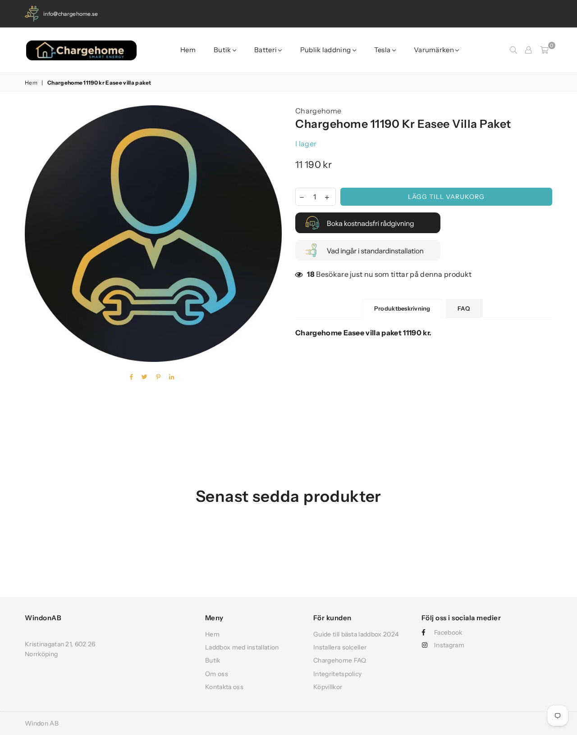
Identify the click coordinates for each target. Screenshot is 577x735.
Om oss (216, 674)
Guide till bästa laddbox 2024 (355, 634)
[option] (153, 233)
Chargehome (318, 110)
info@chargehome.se (70, 13)
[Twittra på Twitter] (144, 377)
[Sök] (513, 50)
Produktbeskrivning (402, 308)
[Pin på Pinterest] (158, 377)
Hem (188, 49)
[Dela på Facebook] (132, 377)
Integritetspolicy (337, 674)
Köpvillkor (327, 687)
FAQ (464, 308)
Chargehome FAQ (339, 660)
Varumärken (434, 49)
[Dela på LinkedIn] (172, 377)
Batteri (266, 49)
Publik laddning (326, 49)
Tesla (383, 49)
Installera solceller (339, 647)
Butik (223, 49)
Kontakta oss (224, 687)
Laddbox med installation (242, 647)
